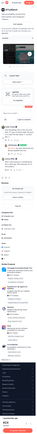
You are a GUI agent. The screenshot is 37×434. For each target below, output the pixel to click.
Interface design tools (16, 336)
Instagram (7, 251)
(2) (8, 170)
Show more (17, 82)
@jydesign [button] (11, 148)
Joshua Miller (10, 159)
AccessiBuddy (12, 344)
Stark (9, 326)
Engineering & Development (18, 303)
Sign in (30, 3)
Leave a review (18, 197)
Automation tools (14, 352)
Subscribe (17, 3)
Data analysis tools (15, 321)
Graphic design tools (15, 278)
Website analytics (14, 356)
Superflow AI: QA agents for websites (17, 287)
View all (18, 206)
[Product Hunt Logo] (6, 2)
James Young (10, 127)
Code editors (12, 340)
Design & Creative (14, 299)
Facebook (7, 247)
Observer (10, 307)
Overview (5, 38)
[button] (3, 127)
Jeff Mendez (12, 145)
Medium (6, 255)
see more (5, 33)
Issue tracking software (16, 318)
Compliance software (15, 282)
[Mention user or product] (5, 119)
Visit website (17, 24)
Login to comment (24, 119)
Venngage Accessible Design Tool (19, 268)
